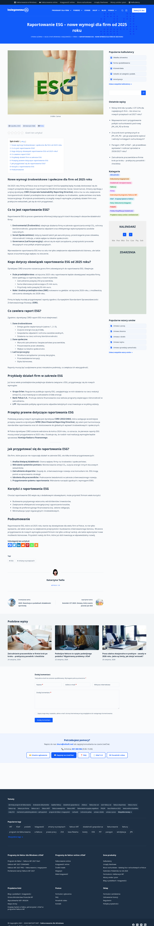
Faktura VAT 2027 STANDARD (18, 864)
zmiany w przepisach (26, 561)
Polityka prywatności (110, 904)
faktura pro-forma (23, 808)
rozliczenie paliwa (86, 812)
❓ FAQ (83, 755)
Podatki (113, 207)
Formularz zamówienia (111, 894)
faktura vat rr (35, 808)
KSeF (18, 827)
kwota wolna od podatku (130, 808)
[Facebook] (10, 545)
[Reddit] (23, 545)
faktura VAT (74, 827)
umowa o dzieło (99, 812)
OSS (93, 832)
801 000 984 (77, 749)
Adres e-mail (71, 684)
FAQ (56, 897)
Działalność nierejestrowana (120, 183)
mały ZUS (12, 812)
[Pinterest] (27, 545)
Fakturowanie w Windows (26, 2)
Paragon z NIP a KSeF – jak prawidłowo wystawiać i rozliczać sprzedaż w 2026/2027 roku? (129, 148)
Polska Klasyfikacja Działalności (121, 211)
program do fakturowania (20, 832)
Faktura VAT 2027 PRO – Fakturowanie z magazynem (27, 868)
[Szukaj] (122, 10)
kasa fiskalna (73, 832)
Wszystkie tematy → (125, 812)
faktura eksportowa (120, 805)
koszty (84, 832)
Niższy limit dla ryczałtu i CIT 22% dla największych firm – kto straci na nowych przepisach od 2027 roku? (128, 111)
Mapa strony (12, 904)
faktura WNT (71, 808)
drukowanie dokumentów (41, 805)
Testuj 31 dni (139, 10)
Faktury (113, 187)
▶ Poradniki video (117, 755)
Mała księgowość (61, 874)
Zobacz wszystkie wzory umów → (121, 352)
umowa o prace (111, 812)
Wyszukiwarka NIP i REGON (18, 900)
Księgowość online (67, 2)
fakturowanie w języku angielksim (87, 808)
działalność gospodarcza (93, 827)
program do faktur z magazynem (59, 812)
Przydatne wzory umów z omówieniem (124, 215)
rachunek (75, 812)
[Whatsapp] (32, 545)
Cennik (87, 10)
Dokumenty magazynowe (119, 179)
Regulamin (107, 900)
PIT (100, 832)
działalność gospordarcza (71, 805)
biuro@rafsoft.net (65, 744)
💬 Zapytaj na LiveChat (64, 755)
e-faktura (38, 832)
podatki (27, 827)
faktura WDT (46, 808)
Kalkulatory (135, 2)
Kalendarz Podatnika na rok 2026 (115, 871)
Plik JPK (103, 808)
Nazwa (39, 684)
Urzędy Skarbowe (101, 2)
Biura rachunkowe (84, 2)
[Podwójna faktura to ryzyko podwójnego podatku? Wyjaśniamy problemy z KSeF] (77, 637)
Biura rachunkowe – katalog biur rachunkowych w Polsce (124, 868)
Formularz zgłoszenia (63, 894)
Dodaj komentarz (43, 692)
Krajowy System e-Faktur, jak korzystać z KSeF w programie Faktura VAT (25, 908)
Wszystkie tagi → (15, 837)
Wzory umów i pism (118, 2)
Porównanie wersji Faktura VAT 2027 (21, 871)
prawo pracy (51, 832)
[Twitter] (14, 545)
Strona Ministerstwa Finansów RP (20, 897)
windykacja (121, 832)
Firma (75, 37)
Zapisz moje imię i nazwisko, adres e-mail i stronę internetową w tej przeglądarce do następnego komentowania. (75, 713)
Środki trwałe (60, 868)
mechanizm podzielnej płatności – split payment (32, 812)
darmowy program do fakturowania (20, 805)
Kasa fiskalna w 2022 (114, 808)
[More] (36, 545)
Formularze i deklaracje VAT (113, 874)
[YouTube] (141, 925)
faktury (125, 827)
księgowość (39, 827)
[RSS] (145, 925)
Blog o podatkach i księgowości (115, 881)
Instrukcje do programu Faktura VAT (123, 195)
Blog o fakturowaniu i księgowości (58, 37)
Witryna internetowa (102, 684)
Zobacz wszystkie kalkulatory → (120, 84)
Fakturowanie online (49, 2)
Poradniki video (61, 900)
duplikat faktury (56, 805)
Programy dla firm (60, 10)
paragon (109, 832)
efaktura (84, 805)
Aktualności (114, 175)
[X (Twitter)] (137, 925)
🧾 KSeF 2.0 (98, 755)
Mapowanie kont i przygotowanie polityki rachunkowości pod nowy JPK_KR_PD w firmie (126, 123)
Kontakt (58, 904)
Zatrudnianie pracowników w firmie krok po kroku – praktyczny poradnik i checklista (128, 160)
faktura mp (12, 808)
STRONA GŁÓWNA (36, 37)
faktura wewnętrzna (58, 808)
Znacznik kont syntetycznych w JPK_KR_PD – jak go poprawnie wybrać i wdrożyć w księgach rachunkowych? (128, 135)
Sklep (95, 10)
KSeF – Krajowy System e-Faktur (121, 199)
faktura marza (132, 805)
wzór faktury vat (106, 805)
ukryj (23, 141)
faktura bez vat (94, 805)
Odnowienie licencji (110, 897)
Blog (104, 10)
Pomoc (111, 10)
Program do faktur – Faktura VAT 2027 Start (24, 861)
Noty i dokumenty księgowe (120, 203)
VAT (10, 827)
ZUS (62, 832)
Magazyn (58, 871)
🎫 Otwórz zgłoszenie (38, 755)
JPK (131, 832)
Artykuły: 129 (55, 585)
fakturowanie (112, 827)
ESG (11, 561)
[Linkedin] (19, 545)
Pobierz (76, 10)
